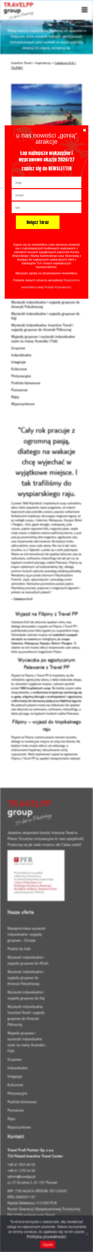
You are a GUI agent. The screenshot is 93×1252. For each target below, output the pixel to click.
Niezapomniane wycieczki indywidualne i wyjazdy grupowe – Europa (26, 934)
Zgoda (48, 1245)
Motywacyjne (21, 376)
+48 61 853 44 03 (21, 1164)
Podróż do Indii (19, 949)
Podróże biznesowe (25, 383)
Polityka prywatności (46, 1236)
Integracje (18, 362)
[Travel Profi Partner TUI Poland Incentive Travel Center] (46, 813)
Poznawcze (19, 390)
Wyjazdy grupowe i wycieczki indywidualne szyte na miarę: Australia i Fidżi (43, 338)
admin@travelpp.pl (21, 1176)
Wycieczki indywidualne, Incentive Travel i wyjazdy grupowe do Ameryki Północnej (42, 327)
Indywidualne (21, 355)
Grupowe (18, 348)
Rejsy (15, 397)
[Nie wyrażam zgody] (86, 1233)
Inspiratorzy (43, 63)
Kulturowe (19, 369)
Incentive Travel (21, 63)
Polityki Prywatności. (58, 287)
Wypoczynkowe (22, 404)
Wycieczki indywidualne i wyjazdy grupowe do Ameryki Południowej (25, 977)
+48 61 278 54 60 (21, 1170)
